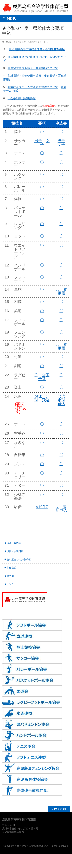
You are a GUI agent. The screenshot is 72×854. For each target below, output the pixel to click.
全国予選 (44, 377)
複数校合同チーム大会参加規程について (33, 87)
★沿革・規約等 (12, 543)
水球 (61, 400)
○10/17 (42, 507)
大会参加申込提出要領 (22, 98)
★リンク (9, 584)
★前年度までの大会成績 (17, 559)
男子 (38, 141)
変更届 (62, 291)
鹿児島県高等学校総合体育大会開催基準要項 (37, 49)
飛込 (46, 400)
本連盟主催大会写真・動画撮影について (33, 68)
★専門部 (9, 576)
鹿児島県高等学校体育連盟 (31, 846)
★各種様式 (10, 567)
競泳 (38, 396)
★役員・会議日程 (13, 551)
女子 (61, 145)
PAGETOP (60, 809)
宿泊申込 (61, 509)
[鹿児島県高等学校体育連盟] (35, 8)
